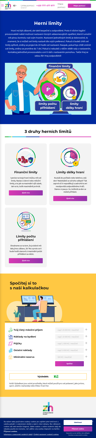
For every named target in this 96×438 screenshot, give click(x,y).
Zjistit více (26, 193)
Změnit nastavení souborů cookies (46, 434)
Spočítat (69, 364)
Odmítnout (78, 422)
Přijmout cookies (78, 429)
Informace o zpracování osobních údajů (18, 434)
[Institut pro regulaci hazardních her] (8, 5)
